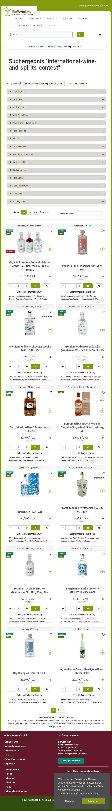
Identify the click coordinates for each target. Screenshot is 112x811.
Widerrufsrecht (12, 750)
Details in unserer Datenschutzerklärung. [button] (80, 793)
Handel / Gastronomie (17, 791)
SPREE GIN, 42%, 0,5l (30, 511)
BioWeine (19, 19)
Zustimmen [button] (93, 801)
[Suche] (80, 34)
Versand (70, 718)
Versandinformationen (15, 746)
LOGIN (81, 6)
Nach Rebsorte (19, 131)
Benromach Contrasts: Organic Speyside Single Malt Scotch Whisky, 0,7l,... (82, 427)
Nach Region (18, 91)
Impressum (10, 763)
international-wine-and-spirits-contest (42, 84)
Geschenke (83, 19)
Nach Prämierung (20, 186)
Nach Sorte (17, 178)
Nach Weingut (18, 107)
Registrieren (13, 769)
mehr (44, 380)
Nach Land (17, 99)
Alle (35, 212)
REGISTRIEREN (93, 6)
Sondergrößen (18, 201)
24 (30, 212)
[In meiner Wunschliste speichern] (51, 231)
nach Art (16, 138)
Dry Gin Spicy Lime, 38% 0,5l (29, 673)
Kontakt (10, 778)
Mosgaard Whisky (82, 225)
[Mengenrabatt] (46, 285)
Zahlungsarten (12, 742)
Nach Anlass (18, 193)
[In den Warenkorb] (35, 285)
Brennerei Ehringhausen (30, 387)
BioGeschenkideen (20, 162)
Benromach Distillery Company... (82, 387)
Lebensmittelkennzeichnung (29, 292)
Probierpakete (21, 26)
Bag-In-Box (37, 26)
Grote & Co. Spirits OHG (30, 467)
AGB (9, 787)
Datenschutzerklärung (15, 759)
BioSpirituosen (34, 19)
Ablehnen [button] (70, 801)
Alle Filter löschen (77, 84)
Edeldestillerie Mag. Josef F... (30, 225)
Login (9, 774)
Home (32, 46)
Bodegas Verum (82, 629)
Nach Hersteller (19, 146)
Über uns (11, 782)
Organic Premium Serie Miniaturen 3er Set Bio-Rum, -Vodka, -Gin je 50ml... (29, 266)
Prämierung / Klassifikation (24, 123)
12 (24, 212)
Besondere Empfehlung (23, 154)
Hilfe (7, 755)
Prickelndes (52, 19)
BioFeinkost (68, 19)
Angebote (52, 26)
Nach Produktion (20, 115)
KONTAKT (106, 6)
